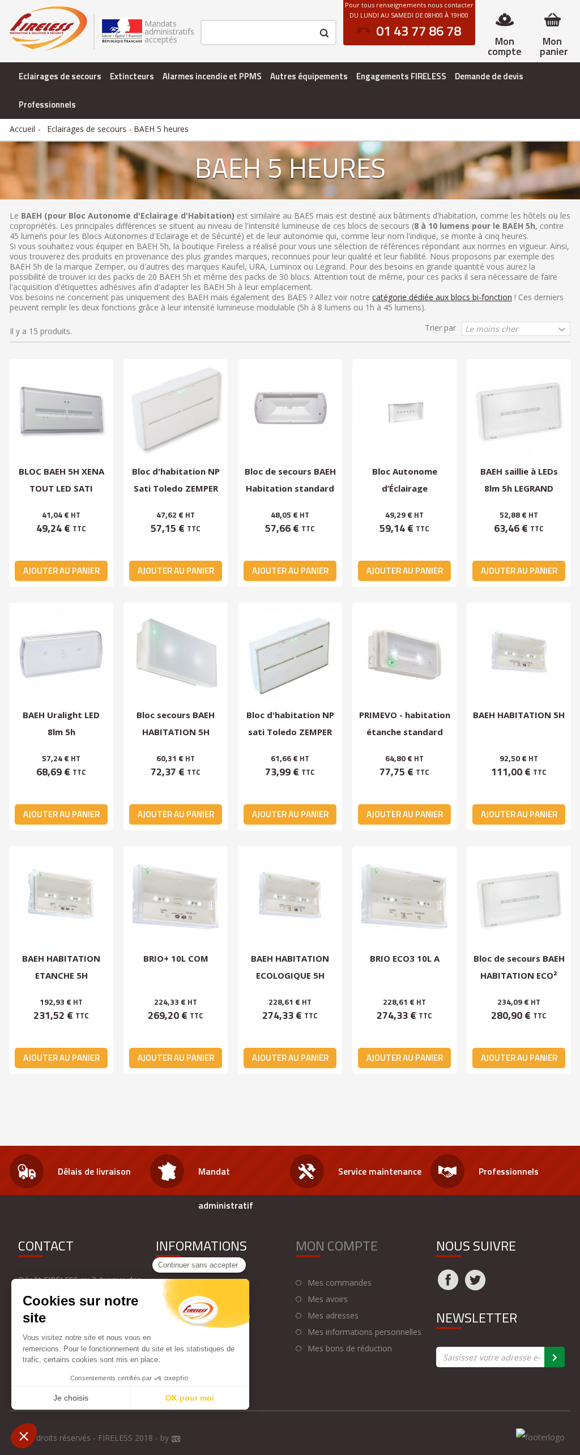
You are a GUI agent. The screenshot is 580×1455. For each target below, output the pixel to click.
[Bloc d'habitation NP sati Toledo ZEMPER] (290, 654)
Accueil (22, 128)
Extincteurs (132, 76)
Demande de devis (489, 76)
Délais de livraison (94, 1171)
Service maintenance (379, 1171)
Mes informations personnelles (364, 1332)
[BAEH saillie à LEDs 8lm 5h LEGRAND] (518, 411)
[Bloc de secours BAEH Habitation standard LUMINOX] (290, 411)
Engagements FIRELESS (401, 76)
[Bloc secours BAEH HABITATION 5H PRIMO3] (175, 654)
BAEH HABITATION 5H (519, 714)
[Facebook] (448, 1287)
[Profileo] (176, 1440)
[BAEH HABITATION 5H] (518, 654)
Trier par (440, 327)
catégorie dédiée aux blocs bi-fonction (442, 297)
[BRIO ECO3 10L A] (404, 898)
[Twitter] (475, 1287)
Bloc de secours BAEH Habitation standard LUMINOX (290, 488)
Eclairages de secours (60, 76)
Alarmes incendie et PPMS (212, 76)
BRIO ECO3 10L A (405, 958)
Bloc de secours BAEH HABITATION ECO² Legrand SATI (519, 975)
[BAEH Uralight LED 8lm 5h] (61, 654)
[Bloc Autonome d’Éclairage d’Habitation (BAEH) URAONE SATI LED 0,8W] (404, 411)
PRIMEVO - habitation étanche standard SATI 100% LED (404, 731)
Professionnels (47, 104)
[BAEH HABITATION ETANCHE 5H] (61, 898)
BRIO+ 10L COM (175, 958)
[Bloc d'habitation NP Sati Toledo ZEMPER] (175, 411)
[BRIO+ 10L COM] (175, 898)
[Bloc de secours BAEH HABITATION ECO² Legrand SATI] (518, 898)
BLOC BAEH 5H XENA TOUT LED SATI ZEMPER (61, 488)
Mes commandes (340, 1283)
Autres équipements (309, 76)
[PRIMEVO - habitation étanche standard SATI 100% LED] (404, 654)
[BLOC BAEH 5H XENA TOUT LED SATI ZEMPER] (61, 411)
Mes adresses (333, 1316)
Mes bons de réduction (350, 1348)
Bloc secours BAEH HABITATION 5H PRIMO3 (176, 731)
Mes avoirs (328, 1299)
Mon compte (505, 46)
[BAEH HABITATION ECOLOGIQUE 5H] (290, 898)
